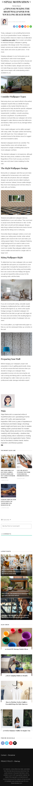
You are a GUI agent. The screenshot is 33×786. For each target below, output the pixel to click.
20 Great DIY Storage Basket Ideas (16, 649)
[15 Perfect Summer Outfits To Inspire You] (16, 720)
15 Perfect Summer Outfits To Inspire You (16, 731)
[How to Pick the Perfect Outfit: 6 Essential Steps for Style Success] (16, 691)
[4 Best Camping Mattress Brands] (16, 665)
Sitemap (17, 761)
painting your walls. (8, 40)
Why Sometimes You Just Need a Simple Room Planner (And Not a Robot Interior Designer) (8, 474)
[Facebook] (1, 445)
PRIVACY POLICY (7, 761)
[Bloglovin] (15, 743)
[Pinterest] (2, 445)
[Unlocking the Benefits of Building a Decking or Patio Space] (16, 587)
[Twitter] (7, 743)
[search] (30, 2)
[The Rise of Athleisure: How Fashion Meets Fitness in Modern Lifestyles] (16, 609)
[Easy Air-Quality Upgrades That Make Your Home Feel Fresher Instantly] (24, 461)
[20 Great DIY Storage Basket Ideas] (16, 638)
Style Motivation (16, 2)
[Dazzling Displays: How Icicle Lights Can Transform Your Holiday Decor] (8, 490)
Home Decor (16, 6)
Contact (3, 755)
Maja (9, 21)
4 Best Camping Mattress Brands (17, 676)
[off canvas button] (3, 2)
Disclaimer (11, 755)
